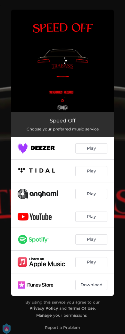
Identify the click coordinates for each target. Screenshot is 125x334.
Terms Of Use (81, 308)
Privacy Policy (43, 308)
